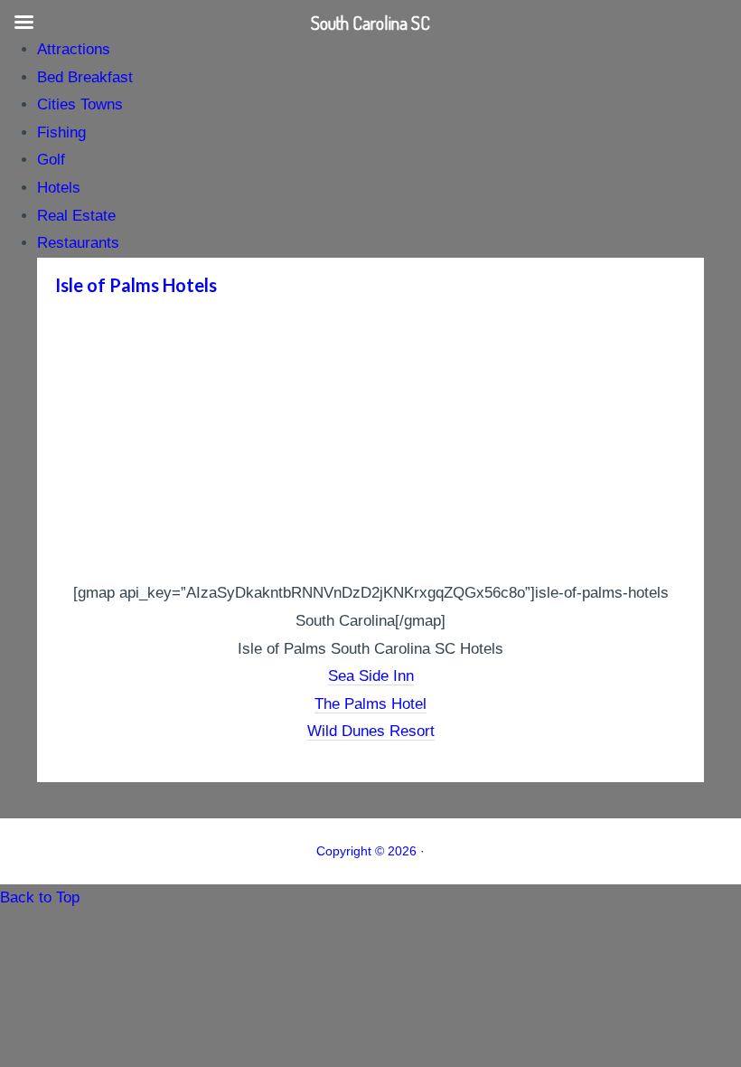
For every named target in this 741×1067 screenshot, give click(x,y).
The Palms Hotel (370, 704)
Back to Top (40, 897)
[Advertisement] (370, 444)
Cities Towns (80, 104)
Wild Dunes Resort (371, 731)
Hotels (58, 187)
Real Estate (76, 215)
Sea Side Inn (371, 676)
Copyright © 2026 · (370, 851)
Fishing (61, 132)
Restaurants (78, 242)
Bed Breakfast (85, 77)
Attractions (73, 49)
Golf (51, 159)
